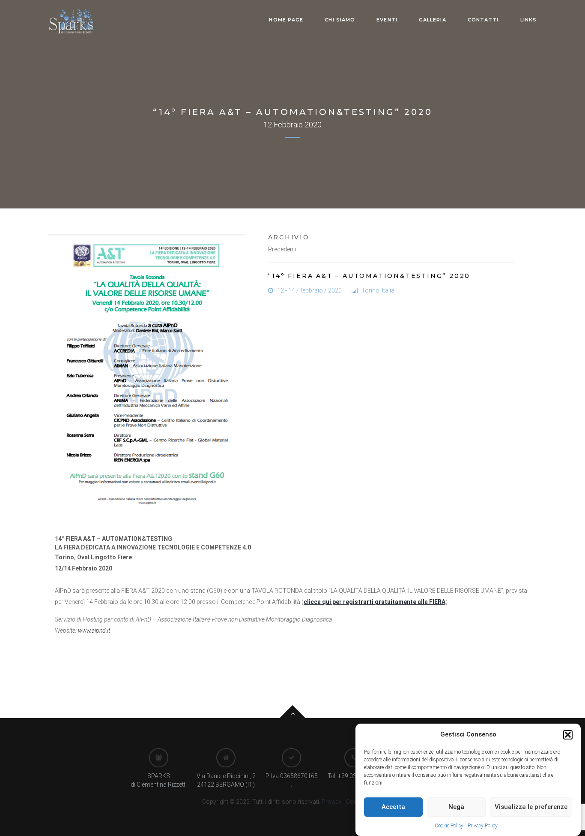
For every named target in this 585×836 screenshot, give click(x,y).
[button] (568, 734)
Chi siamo (340, 20)
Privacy (331, 801)
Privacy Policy (483, 826)
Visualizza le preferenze (531, 807)
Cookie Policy (449, 826)
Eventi (386, 20)
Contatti (483, 20)
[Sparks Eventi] (71, 21)
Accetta (393, 807)
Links (528, 20)
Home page (286, 20)
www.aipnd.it (94, 630)
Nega (456, 807)
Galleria (432, 20)
